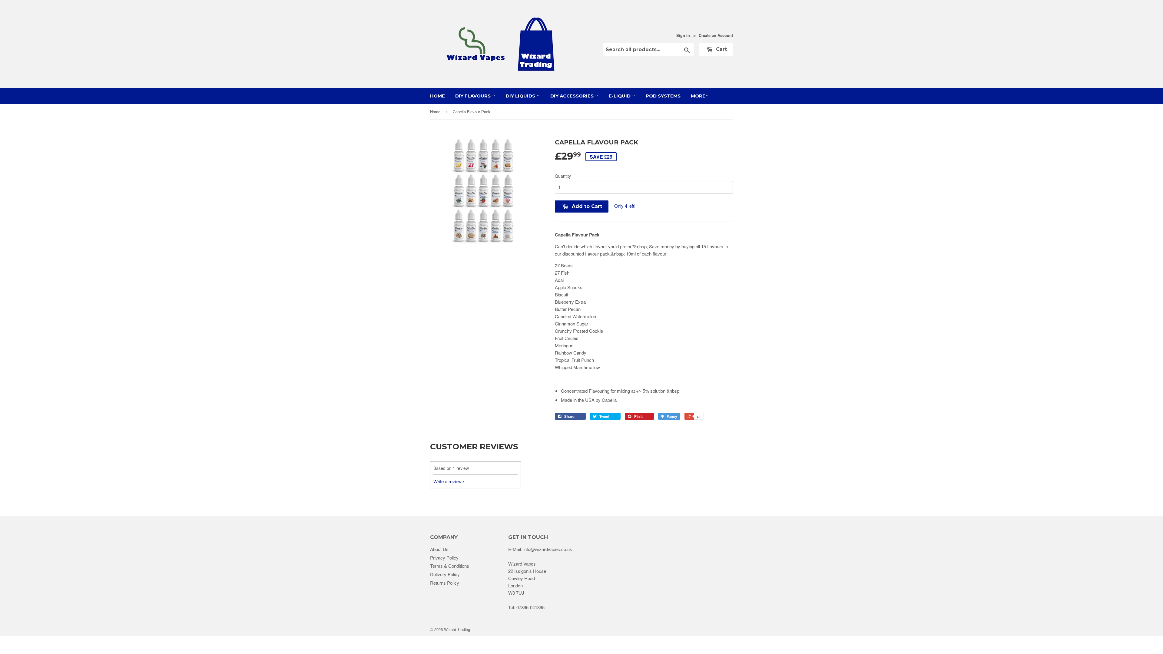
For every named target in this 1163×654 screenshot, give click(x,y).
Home (437, 96)
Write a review (447, 481)
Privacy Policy (444, 557)
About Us (439, 549)
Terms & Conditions (449, 566)
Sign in (683, 35)
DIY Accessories (572, 96)
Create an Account (716, 35)
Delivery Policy (445, 574)
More (698, 96)
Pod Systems (663, 96)
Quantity (563, 176)
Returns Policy (444, 583)
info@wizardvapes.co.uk (547, 549)
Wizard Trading (457, 629)
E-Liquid (620, 96)
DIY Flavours (473, 96)
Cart (720, 49)
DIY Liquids (521, 96)
